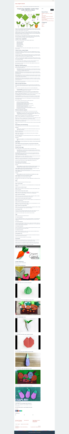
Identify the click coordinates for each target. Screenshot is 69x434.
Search (42, 8)
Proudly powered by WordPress (32, 432)
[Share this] (16, 410)
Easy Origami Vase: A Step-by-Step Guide (35, 426)
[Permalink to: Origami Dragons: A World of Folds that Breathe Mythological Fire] (36, 417)
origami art (43, 26)
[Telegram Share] (20, 410)
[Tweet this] (17, 410)
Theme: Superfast (38, 432)
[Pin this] (18, 410)
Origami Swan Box (26, 420)
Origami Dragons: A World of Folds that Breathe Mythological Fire (36, 421)
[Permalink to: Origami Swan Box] (28, 417)
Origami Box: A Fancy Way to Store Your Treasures (48, 20)
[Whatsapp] (21, 410)
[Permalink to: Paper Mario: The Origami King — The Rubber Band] (19, 417)
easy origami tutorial (20, 3)
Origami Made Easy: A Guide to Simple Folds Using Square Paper (21, 427)
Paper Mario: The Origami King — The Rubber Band (18, 420)
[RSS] (53, 1)
